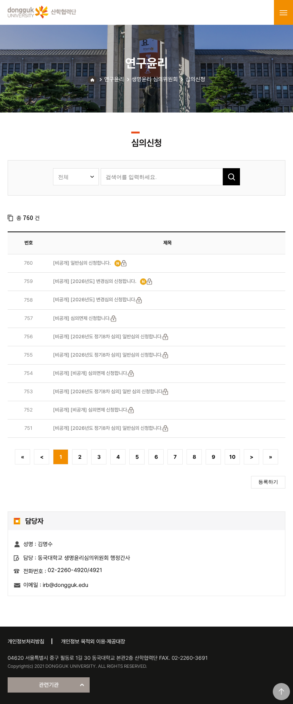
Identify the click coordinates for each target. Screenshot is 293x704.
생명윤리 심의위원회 (155, 79)
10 (232, 457)
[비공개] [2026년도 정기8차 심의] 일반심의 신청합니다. (108, 336)
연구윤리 (114, 79)
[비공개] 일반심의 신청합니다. (82, 263)
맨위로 (281, 691)
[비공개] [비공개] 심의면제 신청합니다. (90, 373)
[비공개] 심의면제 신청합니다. (82, 318)
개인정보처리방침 (26, 641)
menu (283, 12)
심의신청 (195, 79)
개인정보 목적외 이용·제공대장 (93, 641)
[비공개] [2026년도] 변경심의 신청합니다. (94, 281)
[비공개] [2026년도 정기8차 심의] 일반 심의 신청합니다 (108, 391)
